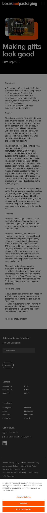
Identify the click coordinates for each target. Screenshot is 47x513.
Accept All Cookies (23, 509)
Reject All (23, 503)
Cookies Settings (23, 497)
